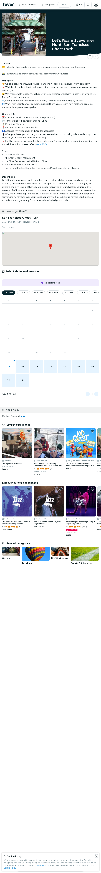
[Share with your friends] (90, 56)
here (23, 416)
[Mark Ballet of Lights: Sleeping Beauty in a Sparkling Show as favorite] (92, 489)
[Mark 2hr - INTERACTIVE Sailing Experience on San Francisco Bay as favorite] (60, 431)
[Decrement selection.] (88, 394)
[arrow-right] (98, 293)
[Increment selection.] (96, 394)
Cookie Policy (10, 868)
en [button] (80, 5)
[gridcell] (8, 366)
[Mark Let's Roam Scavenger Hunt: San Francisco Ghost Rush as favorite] (96, 56)
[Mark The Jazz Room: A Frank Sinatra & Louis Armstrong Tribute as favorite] (29, 489)
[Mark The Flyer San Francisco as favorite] (29, 431)
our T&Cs (42, 144)
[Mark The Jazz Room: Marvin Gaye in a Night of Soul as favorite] (60, 489)
